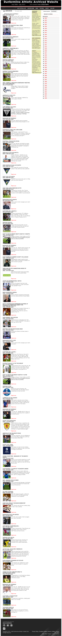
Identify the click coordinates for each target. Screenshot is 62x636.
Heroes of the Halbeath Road (12, 433)
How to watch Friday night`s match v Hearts (16, 234)
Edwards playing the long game (12, 129)
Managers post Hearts (10, 199)
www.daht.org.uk (36, 48)
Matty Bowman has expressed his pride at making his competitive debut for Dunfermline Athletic (15, 305)
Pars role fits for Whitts (10, 152)
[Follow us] (7, 625)
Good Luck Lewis (8, 444)
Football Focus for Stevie (11, 141)
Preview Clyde (7, 386)
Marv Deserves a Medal (10, 292)
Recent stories (46, 11)
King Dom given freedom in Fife (12, 188)
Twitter (45, 631)
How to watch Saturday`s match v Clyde (15, 375)
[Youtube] (11, 625)
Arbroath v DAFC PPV (9, 95)
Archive (49, 631)
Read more (13, 23)
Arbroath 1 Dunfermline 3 (11, 48)
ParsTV (47, 8)
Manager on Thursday (9, 118)
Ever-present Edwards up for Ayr (13, 560)
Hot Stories (53, 11)
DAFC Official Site (21, 8)
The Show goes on (8, 607)
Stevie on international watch (12, 281)
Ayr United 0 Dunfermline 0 (11, 526)
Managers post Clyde (9, 340)
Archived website (34, 12)
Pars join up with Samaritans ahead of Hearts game (14, 269)
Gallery (52, 8)
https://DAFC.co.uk (36, 35)
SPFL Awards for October (10, 480)
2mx (43, 633)
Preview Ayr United (8, 537)
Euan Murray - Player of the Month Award (15, 468)
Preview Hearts (7, 222)
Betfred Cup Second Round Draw (13, 329)
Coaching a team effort (10, 596)
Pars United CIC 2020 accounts (12, 165)
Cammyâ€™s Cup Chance (10, 398)
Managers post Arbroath (10, 37)
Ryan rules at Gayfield (11, 14)
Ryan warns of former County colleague (15, 257)
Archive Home (31, 8)
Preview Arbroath (8, 60)
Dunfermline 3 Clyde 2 (9, 352)
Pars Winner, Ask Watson (10, 317)
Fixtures (42, 8)
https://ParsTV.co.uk (37, 72)
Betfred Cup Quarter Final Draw (13, 25)
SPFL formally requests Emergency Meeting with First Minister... (16, 83)
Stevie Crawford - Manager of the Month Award (15, 456)
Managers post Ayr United (11, 514)
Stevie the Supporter (9, 420)
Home (58, 632)
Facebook (41, 631)
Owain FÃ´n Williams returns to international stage (12, 572)
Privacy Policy (35, 631)
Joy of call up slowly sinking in (12, 549)
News (37, 8)
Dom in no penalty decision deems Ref (14, 503)
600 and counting (8, 491)
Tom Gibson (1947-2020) (9, 107)
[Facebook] (4, 625)
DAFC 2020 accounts (9, 176)
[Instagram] (4, 628)
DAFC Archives (36, 38)
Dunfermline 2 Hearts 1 (10, 211)
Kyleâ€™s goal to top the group (13, 363)
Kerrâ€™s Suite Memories (10, 71)
